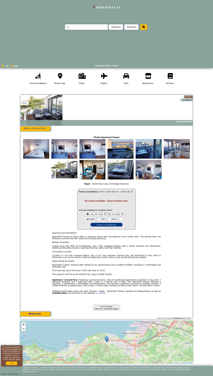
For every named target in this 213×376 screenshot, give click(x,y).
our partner (100, 293)
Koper (24, 103)
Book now (35, 313)
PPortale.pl (15, 374)
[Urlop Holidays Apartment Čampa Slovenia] (36, 149)
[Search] (143, 27)
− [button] (24, 329)
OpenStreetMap (187, 362)
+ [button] (24, 324)
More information (35, 128)
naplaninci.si (106, 7)
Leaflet (176, 362)
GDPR (18, 359)
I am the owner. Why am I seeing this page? (106, 307)
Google (14, 349)
